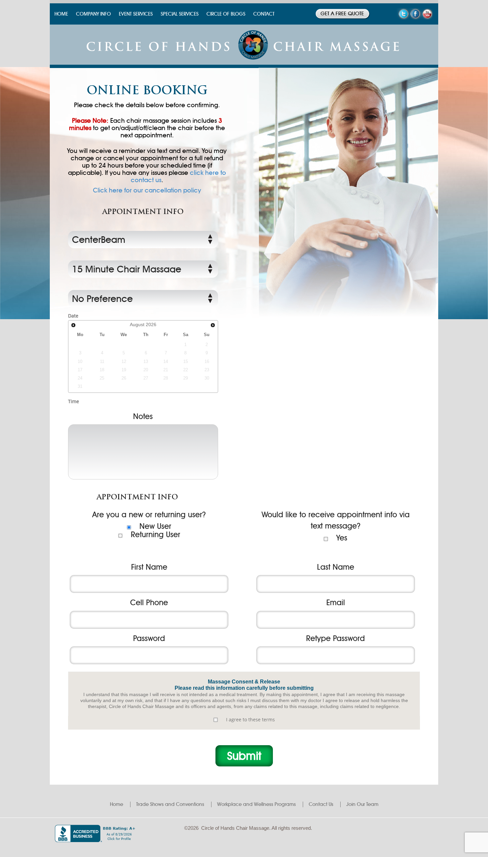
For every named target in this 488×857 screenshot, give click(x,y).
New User (155, 526)
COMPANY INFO (93, 14)
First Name (149, 567)
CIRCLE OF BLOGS (225, 14)
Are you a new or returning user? (149, 514)
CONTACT (264, 14)
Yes (341, 537)
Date (73, 316)
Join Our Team (362, 804)
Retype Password (335, 638)
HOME (61, 14)
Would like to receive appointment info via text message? (336, 520)
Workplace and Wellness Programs (256, 804)
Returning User (155, 534)
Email (335, 602)
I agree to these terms (250, 719)
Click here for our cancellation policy (147, 190)
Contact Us (321, 804)
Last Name (335, 567)
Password (149, 638)
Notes (143, 416)
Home (116, 804)
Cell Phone (149, 602)
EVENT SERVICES (136, 14)
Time (73, 401)
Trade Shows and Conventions (170, 804)
